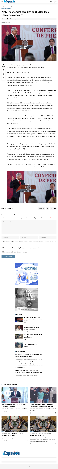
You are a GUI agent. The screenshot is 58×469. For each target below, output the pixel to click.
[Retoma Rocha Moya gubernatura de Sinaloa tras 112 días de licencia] (15, 395)
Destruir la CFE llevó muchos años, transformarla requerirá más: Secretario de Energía (32, 327)
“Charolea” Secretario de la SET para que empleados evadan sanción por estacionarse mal (33, 336)
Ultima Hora (8, 8)
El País (3, 8)
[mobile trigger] (3, 1)
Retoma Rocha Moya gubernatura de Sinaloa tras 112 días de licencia (14, 405)
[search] (47, 1)
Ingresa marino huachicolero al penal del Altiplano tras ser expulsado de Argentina (41, 405)
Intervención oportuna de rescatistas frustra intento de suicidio (33, 343)
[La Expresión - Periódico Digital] (9, 1)
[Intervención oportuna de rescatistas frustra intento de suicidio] (19, 345)
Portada (26, 331)
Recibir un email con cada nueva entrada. (15, 252)
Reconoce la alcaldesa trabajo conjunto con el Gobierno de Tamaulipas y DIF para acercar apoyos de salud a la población (29, 365)
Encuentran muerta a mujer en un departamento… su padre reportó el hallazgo (33, 319)
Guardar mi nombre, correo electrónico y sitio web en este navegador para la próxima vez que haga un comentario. (29, 243)
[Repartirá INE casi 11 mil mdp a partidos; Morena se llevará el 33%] (15, 424)
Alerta (26, 322)
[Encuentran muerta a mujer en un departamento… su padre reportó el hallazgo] (19, 319)
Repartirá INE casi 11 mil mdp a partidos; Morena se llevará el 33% (13, 434)
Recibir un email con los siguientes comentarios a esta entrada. (21, 248)
